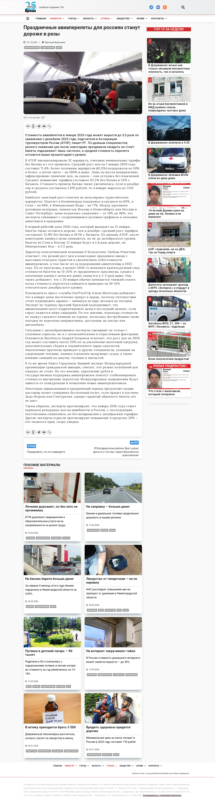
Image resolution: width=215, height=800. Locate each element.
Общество (123, 18)
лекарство (110, 610)
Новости (55, 18)
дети (29, 686)
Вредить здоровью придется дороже (108, 729)
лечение (30, 538)
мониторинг (44, 751)
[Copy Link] (49, 126)
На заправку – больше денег (108, 506)
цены (53, 606)
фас (119, 610)
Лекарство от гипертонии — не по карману (111, 580)
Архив (140, 18)
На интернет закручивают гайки (110, 651)
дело (101, 610)
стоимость (119, 675)
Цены (58, 47)
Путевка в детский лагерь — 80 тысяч (48, 653)
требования (131, 675)
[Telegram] (38, 126)
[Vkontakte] (28, 126)
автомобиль (93, 530)
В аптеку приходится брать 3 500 (50, 727)
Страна (105, 18)
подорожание (47, 47)
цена (116, 755)
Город (72, 18)
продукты (56, 538)
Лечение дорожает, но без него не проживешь (51, 508)
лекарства (31, 751)
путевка (60, 686)
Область (88, 18)
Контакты (157, 18)
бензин (104, 530)
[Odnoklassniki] (33, 126)
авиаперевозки (32, 47)
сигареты (107, 755)
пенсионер (57, 751)
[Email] (44, 126)
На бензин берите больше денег (49, 579)
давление (92, 610)
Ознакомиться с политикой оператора (162, 795)
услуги (66, 538)
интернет (92, 675)
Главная (41, 18)
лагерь (36, 686)
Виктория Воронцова (55, 42)
